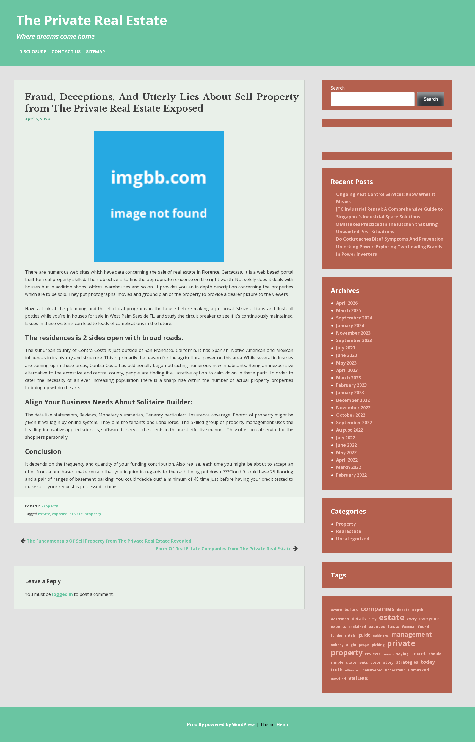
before (351, 609)
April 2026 (347, 303)
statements (357, 662)
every (412, 618)
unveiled (338, 679)
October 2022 (350, 415)
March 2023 (348, 378)
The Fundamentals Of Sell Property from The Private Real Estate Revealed (109, 541)
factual (408, 626)
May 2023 (346, 363)
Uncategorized (352, 539)
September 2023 (354, 340)
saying (402, 653)
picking (378, 645)
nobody (337, 645)
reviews (372, 653)
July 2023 (345, 348)
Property (50, 506)
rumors (388, 654)
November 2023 (353, 333)
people (364, 645)
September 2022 (354, 422)
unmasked (418, 669)
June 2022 (346, 445)
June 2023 (346, 355)
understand (395, 670)
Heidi (282, 724)
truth (337, 670)
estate (44, 513)
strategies (407, 662)
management (411, 634)
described (340, 618)
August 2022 (349, 430)
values (358, 678)
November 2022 (353, 408)
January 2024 (350, 326)
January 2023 (350, 393)
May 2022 (346, 452)
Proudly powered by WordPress (221, 724)
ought (351, 645)
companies (377, 608)
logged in (62, 594)
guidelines (381, 635)
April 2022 (347, 460)
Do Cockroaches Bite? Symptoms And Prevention (389, 239)
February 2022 (351, 475)
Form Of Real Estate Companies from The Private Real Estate (224, 549)
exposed (60, 513)
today (428, 661)
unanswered (371, 670)
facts (393, 626)
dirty (372, 619)
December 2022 (353, 400)
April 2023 (347, 370)
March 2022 (348, 467)
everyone (429, 618)
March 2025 (348, 310)
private (76, 513)
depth (417, 609)
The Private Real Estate (91, 20)
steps (375, 662)
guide (364, 635)
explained (357, 626)
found (423, 626)
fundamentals (343, 635)
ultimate (351, 670)
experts (338, 626)
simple (337, 662)
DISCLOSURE (32, 52)
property (92, 513)
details (359, 618)
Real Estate (348, 531)
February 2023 (351, 385)
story (388, 662)
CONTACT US (66, 52)
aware (336, 609)
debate (403, 609)
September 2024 (354, 318)
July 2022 (345, 438)
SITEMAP (95, 52)
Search (338, 88)
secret (418, 653)
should (434, 653)
